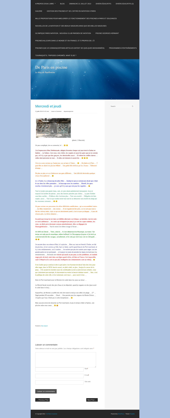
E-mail (87, 375)
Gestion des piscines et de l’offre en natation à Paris (71, 11)
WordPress (121, 414)
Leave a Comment (56, 111)
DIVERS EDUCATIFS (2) (125, 4)
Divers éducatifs (103, 4)
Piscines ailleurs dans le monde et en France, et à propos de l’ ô (64, 40)
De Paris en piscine (51, 67)
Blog (62, 4)
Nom (86, 368)
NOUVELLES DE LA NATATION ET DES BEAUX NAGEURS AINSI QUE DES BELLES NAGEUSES (70, 26)
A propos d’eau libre (44, 4)
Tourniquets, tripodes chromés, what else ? (55, 55)
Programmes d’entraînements (123, 48)
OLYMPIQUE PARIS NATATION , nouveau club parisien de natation (63, 33)
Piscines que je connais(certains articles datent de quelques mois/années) (69, 48)
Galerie (38, 11)
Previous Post (42, 400)
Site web (87, 381)
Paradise (132, 414)
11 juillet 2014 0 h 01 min (42, 111)
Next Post (92, 400)
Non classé (44, 326)
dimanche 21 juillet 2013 (80, 4)
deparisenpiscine (68, 111)
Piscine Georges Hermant (107, 33)
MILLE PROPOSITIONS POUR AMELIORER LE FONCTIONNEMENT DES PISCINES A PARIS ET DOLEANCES (76, 18)
